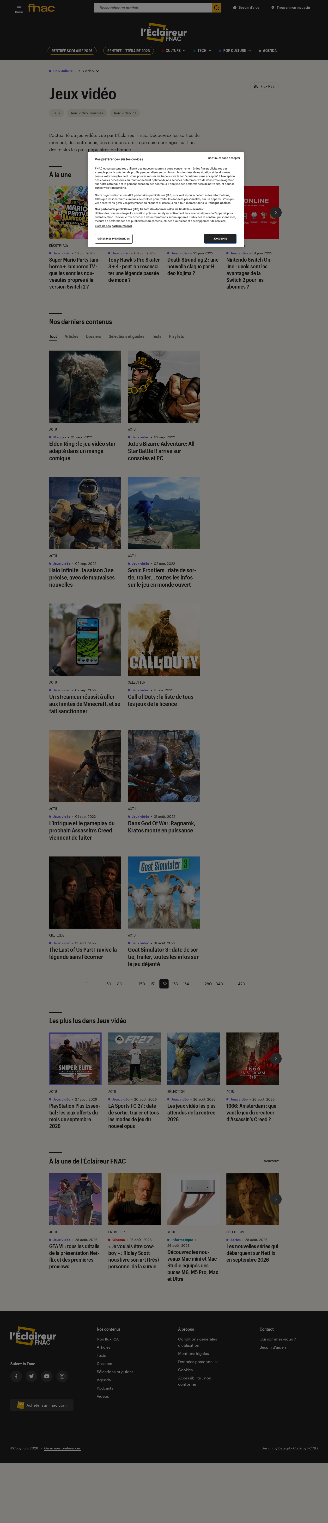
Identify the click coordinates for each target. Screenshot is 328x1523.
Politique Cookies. (219, 203)
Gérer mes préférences (113, 238)
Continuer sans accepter (224, 158)
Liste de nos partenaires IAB (113, 226)
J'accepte (220, 238)
